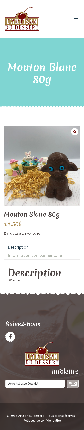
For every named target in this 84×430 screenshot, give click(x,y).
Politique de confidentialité (42, 420)
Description (18, 247)
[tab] (42, 247)
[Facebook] (10, 337)
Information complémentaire (35, 255)
